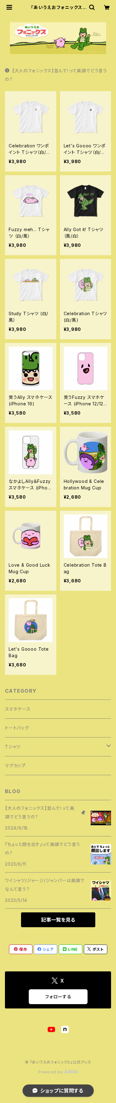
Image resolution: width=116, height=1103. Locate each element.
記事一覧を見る (58, 920)
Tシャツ (12, 746)
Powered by (51, 1072)
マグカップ (15, 765)
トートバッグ (17, 727)
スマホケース (18, 709)
